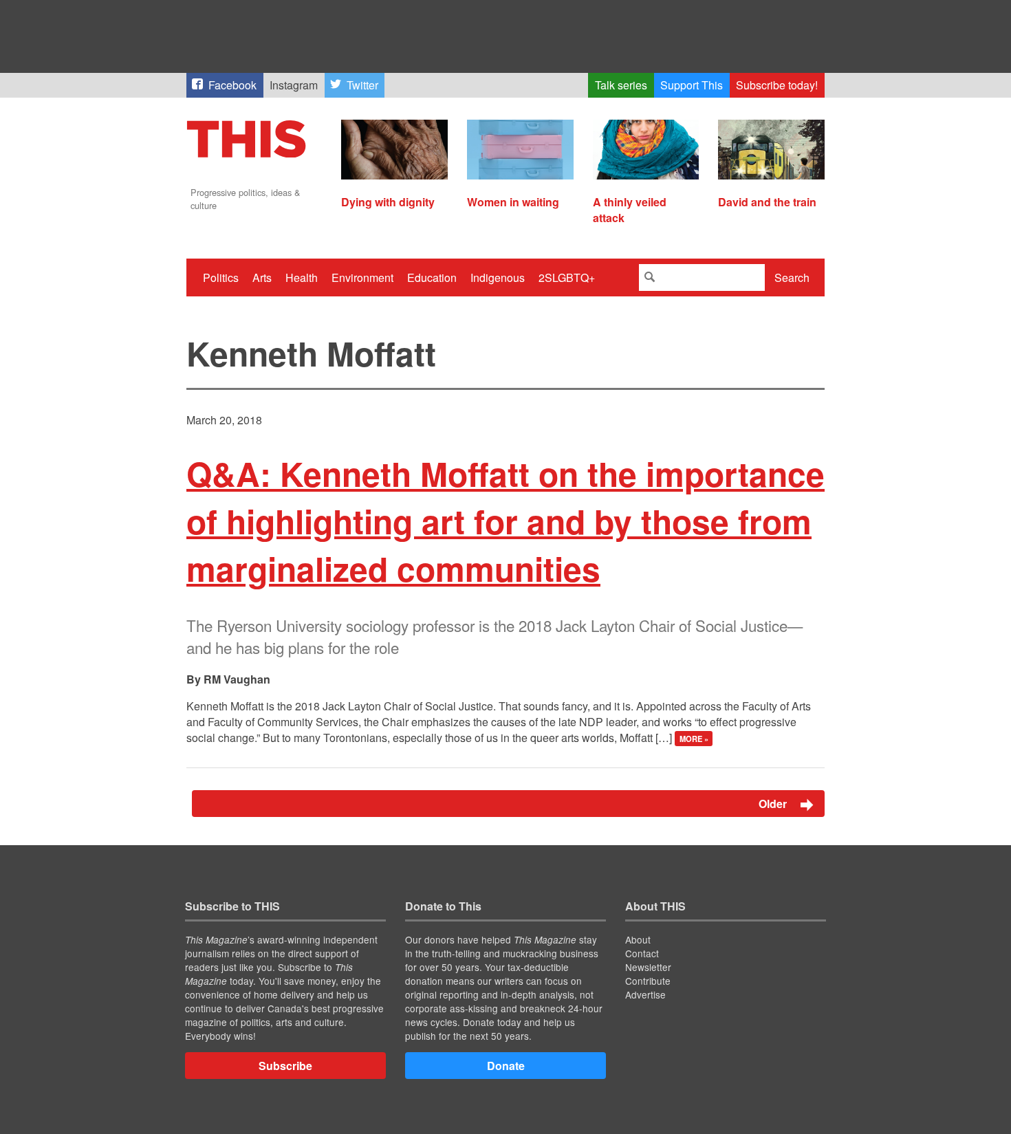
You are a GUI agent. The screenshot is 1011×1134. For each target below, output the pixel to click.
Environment (362, 277)
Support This (691, 85)
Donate (506, 1065)
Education (432, 277)
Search (791, 277)
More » (694, 738)
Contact (642, 953)
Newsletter (648, 967)
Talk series (621, 85)
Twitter (362, 85)
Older (774, 803)
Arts (262, 277)
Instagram (294, 85)
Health (301, 277)
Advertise (645, 994)
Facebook (232, 85)
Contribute (648, 981)
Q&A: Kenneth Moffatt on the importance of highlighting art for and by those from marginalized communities (505, 521)
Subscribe (285, 1065)
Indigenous (497, 277)
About (638, 939)
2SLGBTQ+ (567, 277)
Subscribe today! (777, 85)
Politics (221, 277)
